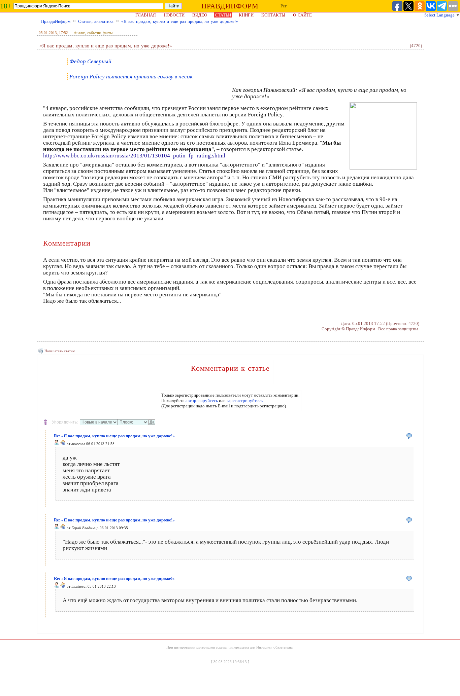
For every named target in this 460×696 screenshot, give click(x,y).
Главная (145, 14)
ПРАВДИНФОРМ (230, 6)
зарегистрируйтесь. (245, 400)
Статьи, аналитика (95, 21)
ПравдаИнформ (55, 21)
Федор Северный (90, 61)
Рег (284, 5)
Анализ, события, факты (93, 33)
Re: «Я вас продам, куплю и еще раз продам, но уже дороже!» (114, 435)
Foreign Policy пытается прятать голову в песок (131, 76)
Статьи (223, 14)
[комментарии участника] (63, 444)
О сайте (302, 14)
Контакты (273, 14)
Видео (199, 14)
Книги (246, 14)
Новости (174, 14)
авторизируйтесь (202, 400)
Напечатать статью (59, 351)
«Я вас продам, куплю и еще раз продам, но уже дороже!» (179, 21)
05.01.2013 (48, 33)
